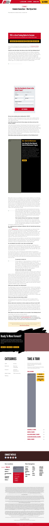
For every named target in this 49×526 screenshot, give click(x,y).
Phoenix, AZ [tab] (6, 479)
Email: (26, 94)
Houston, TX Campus (31, 432)
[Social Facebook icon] (5, 457)
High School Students (13, 41)
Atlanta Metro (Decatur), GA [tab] (7, 477)
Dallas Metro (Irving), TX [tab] (8, 474)
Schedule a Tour (36, 1)
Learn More (24, 160)
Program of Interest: (18, 101)
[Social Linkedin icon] (15, 457)
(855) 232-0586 (16, 347)
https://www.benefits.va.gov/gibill (24, 494)
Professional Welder (35, 46)
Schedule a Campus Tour (40, 380)
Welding (6, 375)
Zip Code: (27, 98)
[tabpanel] (18, 474)
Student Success (27, 474)
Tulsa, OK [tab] (8, 467)
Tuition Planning (33, 467)
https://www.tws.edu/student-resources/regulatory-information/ (24, 502)
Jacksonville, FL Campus (31, 429)
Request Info (3, 347)
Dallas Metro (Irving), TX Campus (33, 434)
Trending (33, 470)
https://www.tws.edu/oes (37, 509)
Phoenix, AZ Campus (30, 439)
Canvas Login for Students (41, 467)
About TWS (26, 467)
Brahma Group (15, 229)
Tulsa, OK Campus (30, 371)
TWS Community (24, 6)
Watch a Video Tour (40, 376)
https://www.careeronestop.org (12, 509)
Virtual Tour (40, 374)
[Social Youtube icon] (13, 457)
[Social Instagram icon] (8, 457)
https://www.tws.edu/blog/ (24, 325)
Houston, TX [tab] (6, 471)
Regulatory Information (41, 470)
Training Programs (26, 469)
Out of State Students (22, 41)
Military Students (36, 41)
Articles (14, 363)
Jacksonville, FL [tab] (7, 469)
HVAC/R (6, 369)
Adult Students (29, 41)
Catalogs (33, 475)
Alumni (26, 476)
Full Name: (17, 94)
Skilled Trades (8, 373)
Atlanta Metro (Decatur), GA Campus (34, 437)
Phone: (16, 98)
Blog (33, 471)
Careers (33, 473)
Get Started (30, 1)
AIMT (6, 363)
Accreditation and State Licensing (41, 474)
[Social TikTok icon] (10, 457)
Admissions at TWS (27, 472)
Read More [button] (16, 106)
